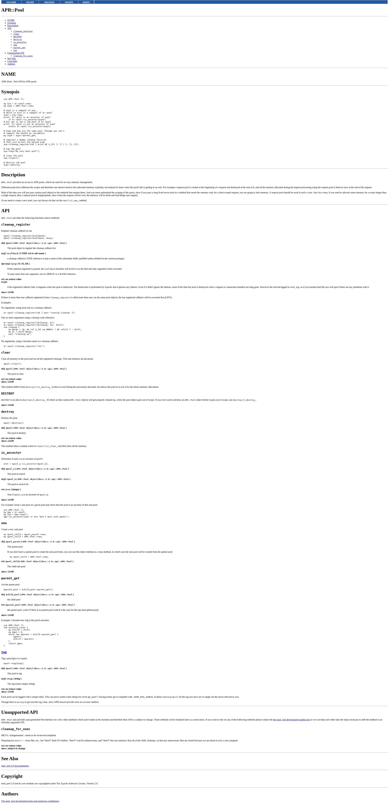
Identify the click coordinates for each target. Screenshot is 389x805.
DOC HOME (11, 2)
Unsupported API (15, 53)
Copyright (12, 61)
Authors (11, 64)
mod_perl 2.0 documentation (15, 766)
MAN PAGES (49, 2)
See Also (11, 58)
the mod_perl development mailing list (291, 719)
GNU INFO (69, 2)
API (9, 28)
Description (12, 25)
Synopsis (11, 23)
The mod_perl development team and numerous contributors (30, 801)
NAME (11, 20)
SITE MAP (30, 2)
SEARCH (86, 2)
